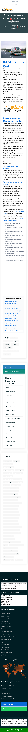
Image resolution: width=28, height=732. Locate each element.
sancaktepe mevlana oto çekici (11, 512)
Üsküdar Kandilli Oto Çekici (10, 318)
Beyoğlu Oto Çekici (10, 426)
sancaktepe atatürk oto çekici (11, 491)
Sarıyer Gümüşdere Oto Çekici (11, 325)
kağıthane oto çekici (8, 479)
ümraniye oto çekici (8, 556)
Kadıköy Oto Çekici (10, 383)
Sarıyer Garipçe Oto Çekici (10, 323)
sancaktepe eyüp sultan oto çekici (12, 497)
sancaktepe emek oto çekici (10, 494)
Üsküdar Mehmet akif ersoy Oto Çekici (13, 311)
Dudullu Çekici (9, 395)
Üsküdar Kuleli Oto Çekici (10, 303)
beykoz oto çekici (8, 464)
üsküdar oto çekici (8, 559)
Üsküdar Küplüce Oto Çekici (11, 306)
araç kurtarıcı (8, 341)
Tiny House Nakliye (5, 691)
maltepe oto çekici (8, 482)
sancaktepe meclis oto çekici (10, 506)
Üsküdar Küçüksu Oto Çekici (11, 301)
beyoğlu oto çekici (8, 467)
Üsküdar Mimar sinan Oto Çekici (12, 313)
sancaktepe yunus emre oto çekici (11, 533)
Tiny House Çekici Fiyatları (7, 696)
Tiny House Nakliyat (6, 688)
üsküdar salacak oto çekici (11, 350)
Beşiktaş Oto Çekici (10, 422)
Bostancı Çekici (9, 387)
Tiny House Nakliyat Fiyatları (8, 698)
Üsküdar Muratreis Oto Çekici (11, 315)
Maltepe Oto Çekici (10, 402)
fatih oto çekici (7, 473)
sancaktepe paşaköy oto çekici (11, 518)
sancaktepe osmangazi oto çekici (11, 515)
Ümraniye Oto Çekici (10, 391)
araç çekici (14, 337)
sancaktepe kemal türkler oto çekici (12, 503)
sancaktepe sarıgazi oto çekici (11, 524)
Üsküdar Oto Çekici (10, 406)
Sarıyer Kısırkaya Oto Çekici (11, 328)
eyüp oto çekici (19, 470)
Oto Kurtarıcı (8, 347)
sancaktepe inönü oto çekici (10, 500)
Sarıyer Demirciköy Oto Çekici (11, 320)
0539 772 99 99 (15, 1)
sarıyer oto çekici (8, 536)
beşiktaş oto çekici (8, 470)
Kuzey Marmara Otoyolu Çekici (13, 418)
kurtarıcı (7, 344)
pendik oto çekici (15, 485)
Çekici (16, 341)
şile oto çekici (19, 559)
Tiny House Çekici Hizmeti (7, 686)
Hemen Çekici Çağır (11, 367)
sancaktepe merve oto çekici (10, 509)
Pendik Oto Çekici (10, 414)
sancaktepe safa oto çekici (10, 521)
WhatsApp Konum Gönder (12, 371)
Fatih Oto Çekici (9, 433)
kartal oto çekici (8, 476)
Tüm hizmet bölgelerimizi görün (13, 330)
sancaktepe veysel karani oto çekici (12, 527)
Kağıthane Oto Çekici (10, 441)
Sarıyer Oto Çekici (10, 437)
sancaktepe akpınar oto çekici (11, 488)
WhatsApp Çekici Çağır (10, 708)
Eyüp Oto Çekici (9, 430)
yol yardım (7, 354)
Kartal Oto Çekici (10, 399)
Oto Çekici (15, 344)
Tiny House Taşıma (5, 693)
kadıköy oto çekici (18, 473)
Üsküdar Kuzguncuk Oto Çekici (11, 308)
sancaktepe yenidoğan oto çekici (11, 530)
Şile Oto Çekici (9, 445)
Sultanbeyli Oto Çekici (11, 410)
